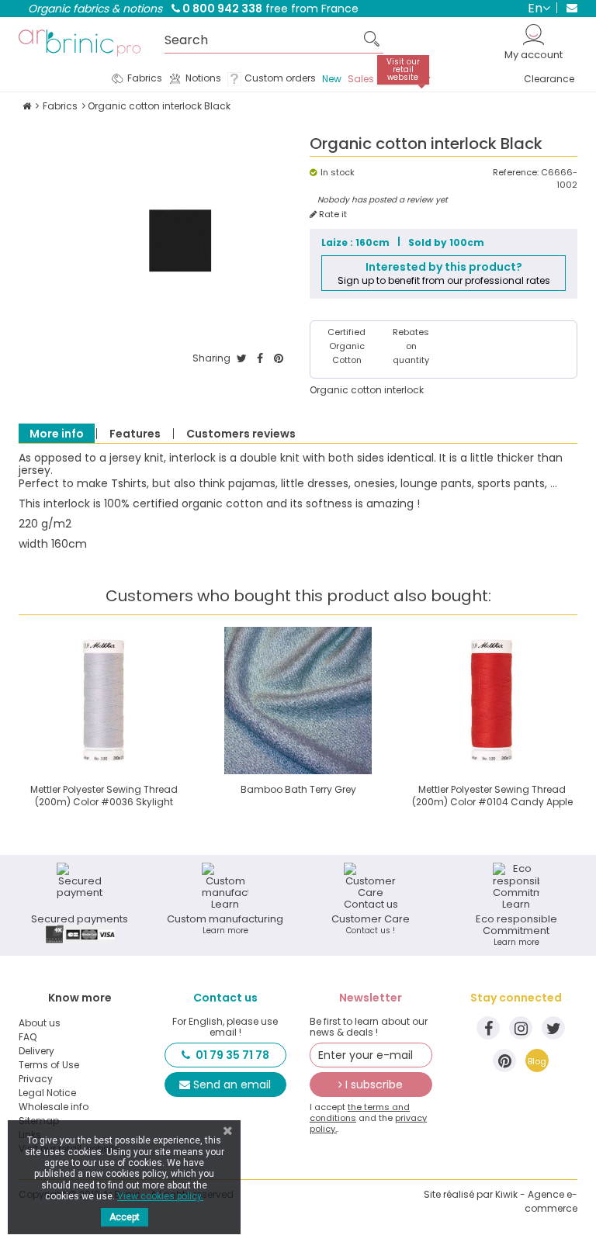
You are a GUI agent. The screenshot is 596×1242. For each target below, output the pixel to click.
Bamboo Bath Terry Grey (298, 789)
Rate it (332, 214)
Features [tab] (135, 433)
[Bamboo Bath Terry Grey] (298, 700)
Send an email (232, 1084)
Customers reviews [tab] (241, 433)
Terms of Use (49, 1065)
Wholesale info (53, 1107)
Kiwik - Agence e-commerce (536, 1201)
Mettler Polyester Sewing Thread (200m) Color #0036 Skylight (104, 795)
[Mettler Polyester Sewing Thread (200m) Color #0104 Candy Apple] (492, 700)
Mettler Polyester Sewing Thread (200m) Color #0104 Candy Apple (492, 795)
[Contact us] (566, 7)
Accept (124, 1217)
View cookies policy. (160, 1196)
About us (40, 1023)
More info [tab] (56, 433)
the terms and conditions (360, 1112)
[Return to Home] (27, 106)
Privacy (36, 1079)
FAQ (27, 1037)
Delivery (36, 1051)
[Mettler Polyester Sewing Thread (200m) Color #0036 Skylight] (104, 700)
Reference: (516, 172)
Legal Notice (47, 1093)
